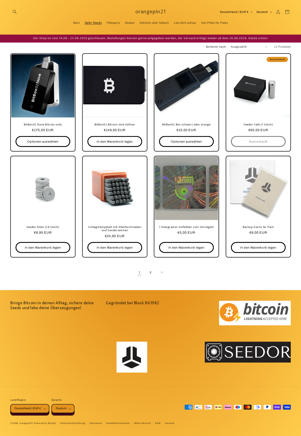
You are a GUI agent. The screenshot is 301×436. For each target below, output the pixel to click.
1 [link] (139, 272)
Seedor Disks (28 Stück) (42, 227)
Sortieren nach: (216, 46)
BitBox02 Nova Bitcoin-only (43, 124)
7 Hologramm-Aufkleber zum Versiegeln (186, 227)
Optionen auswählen (42, 141)
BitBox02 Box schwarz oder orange (186, 124)
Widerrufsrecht (142, 423)
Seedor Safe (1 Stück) (258, 124)
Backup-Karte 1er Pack (258, 227)
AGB (158, 423)
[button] (14, 11)
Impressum (95, 423)
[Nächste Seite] (161, 272)
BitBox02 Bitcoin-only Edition (114, 124)
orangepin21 (26, 423)
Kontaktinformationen (118, 423)
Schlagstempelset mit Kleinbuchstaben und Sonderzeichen (114, 228)
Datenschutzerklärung (72, 423)
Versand (169, 423)
